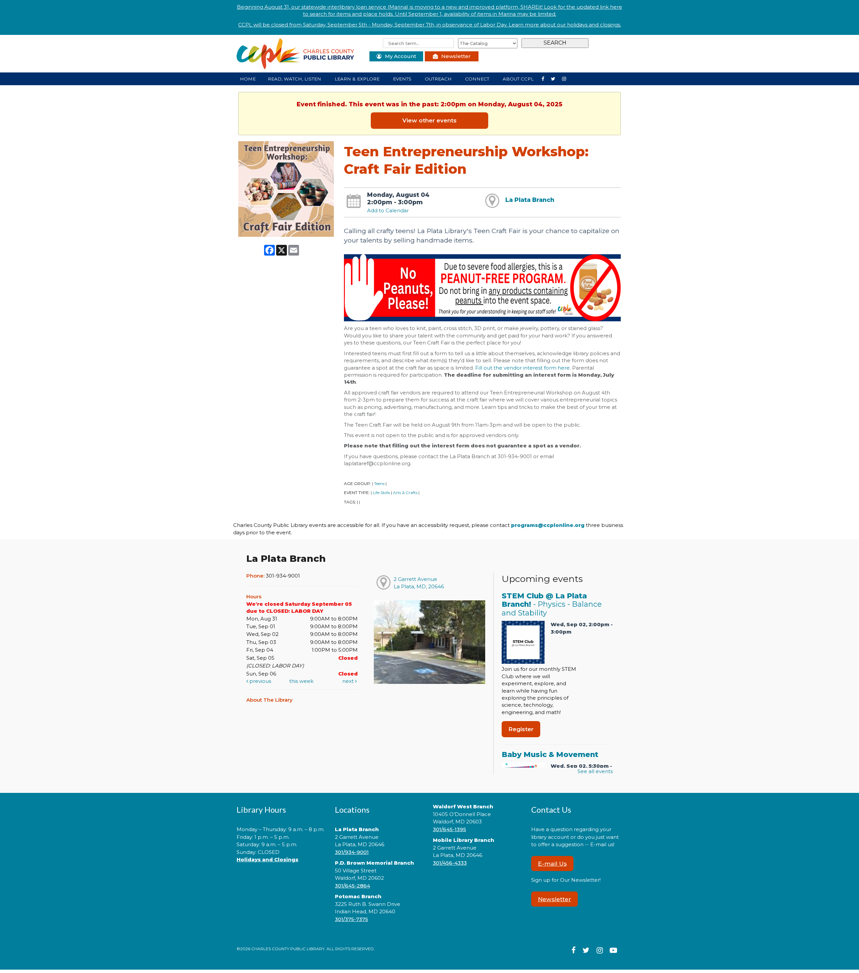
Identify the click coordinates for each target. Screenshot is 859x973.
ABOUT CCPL (519, 79)
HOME (248, 79)
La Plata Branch (529, 199)
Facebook (545, 78)
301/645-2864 (352, 885)
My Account (400, 56)
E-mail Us (552, 863)
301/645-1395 (449, 829)
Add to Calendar (388, 210)
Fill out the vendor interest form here (522, 368)
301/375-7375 (351, 919)
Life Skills (381, 492)
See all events (595, 771)
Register (521, 729)
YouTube (566, 78)
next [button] (348, 681)
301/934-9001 (352, 852)
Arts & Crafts (405, 492)
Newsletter (456, 56)
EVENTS (403, 79)
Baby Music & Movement (550, 754)
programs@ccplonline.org (548, 525)
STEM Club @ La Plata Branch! (552, 604)
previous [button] (259, 681)
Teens (379, 483)
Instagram (555, 78)
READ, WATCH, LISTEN (295, 79)
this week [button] (301, 681)
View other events (429, 120)
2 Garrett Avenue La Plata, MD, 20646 (419, 582)
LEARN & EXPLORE (358, 79)
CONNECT (478, 79)
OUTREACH (439, 79)
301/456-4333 (450, 863)
